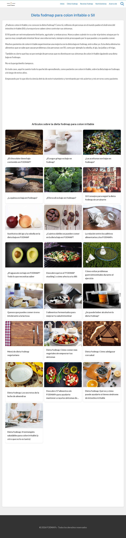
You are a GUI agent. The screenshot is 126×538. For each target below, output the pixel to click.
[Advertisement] (63, 101)
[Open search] (122, 4)
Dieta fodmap (72, 4)
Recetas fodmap (86, 4)
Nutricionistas (101, 4)
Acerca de (113, 4)
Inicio (62, 4)
